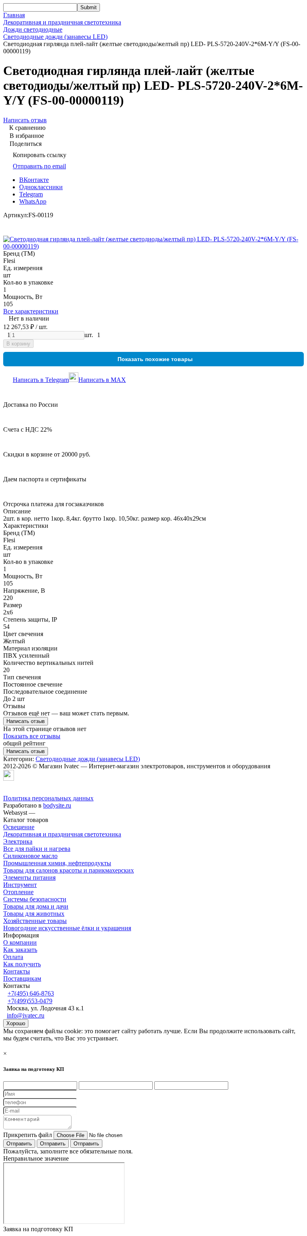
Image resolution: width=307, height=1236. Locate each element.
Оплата (13, 956)
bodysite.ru (57, 805)
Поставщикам (22, 978)
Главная (14, 15)
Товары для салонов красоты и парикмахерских (68, 870)
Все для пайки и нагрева (36, 848)
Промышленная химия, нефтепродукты (57, 863)
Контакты (16, 971)
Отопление (18, 892)
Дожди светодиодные (32, 29)
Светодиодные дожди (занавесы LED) (55, 36)
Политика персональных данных (48, 798)
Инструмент (20, 884)
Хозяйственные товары (35, 920)
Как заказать (20, 949)
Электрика (17, 841)
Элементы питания (29, 877)
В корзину (18, 344)
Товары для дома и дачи (35, 906)
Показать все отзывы (31, 736)
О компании (20, 942)
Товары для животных (33, 913)
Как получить (22, 964)
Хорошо (15, 1023)
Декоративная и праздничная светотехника (62, 22)
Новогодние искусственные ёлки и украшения (67, 928)
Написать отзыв (25, 721)
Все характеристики (30, 311)
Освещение (18, 827)
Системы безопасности (34, 899)
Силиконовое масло (30, 855)
